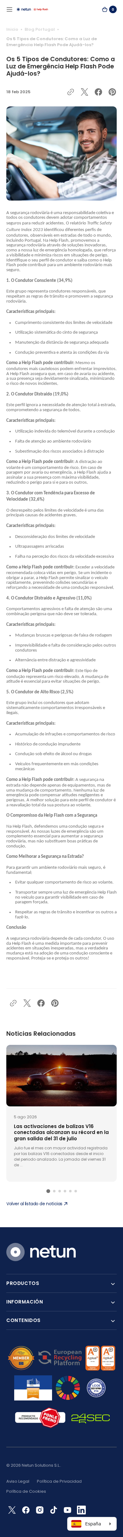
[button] (9, 9)
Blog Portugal (40, 29)
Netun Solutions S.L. (41, 1465)
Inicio (12, 29)
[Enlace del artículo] (61, 1113)
